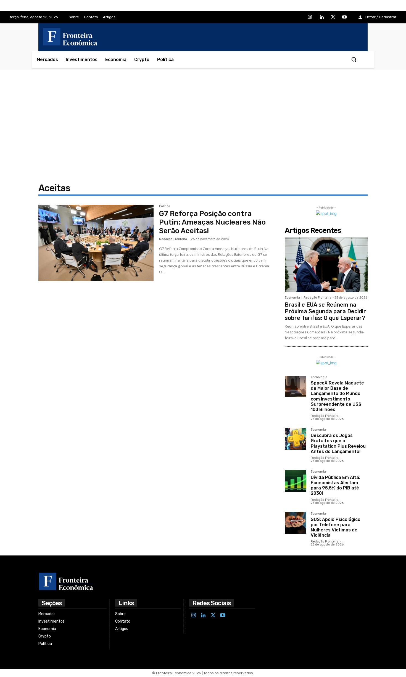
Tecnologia (319, 377)
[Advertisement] (203, 125)
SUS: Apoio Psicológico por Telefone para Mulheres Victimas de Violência (335, 527)
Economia (292, 297)
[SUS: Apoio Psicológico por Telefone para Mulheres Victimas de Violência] (295, 523)
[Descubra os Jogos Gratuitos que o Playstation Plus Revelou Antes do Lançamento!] (295, 439)
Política (164, 206)
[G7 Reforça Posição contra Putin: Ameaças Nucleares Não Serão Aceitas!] (96, 243)
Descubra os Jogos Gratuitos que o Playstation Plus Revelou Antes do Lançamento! (338, 443)
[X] (333, 17)
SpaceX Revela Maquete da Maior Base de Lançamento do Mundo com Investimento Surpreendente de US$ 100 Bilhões (337, 396)
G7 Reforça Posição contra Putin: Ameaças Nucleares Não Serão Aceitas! (212, 222)
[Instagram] (310, 17)
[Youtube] (344, 17)
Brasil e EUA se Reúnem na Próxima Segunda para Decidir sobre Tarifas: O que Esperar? (325, 311)
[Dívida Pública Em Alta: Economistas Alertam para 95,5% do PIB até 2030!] (295, 481)
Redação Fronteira (173, 239)
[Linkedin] (321, 17)
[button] (354, 59)
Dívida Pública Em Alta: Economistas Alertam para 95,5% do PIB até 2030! (335, 485)
